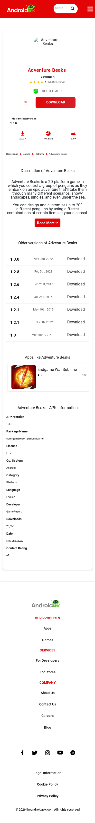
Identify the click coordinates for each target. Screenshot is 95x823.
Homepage (12, 154)
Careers (47, 716)
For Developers (47, 660)
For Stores (48, 672)
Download (55, 102)
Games (26, 154)
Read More (46, 223)
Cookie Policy (47, 784)
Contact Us (47, 704)
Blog (47, 727)
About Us (48, 693)
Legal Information (47, 773)
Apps (47, 628)
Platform (39, 154)
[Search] (72, 8)
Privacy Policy (47, 796)
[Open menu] (90, 9)
